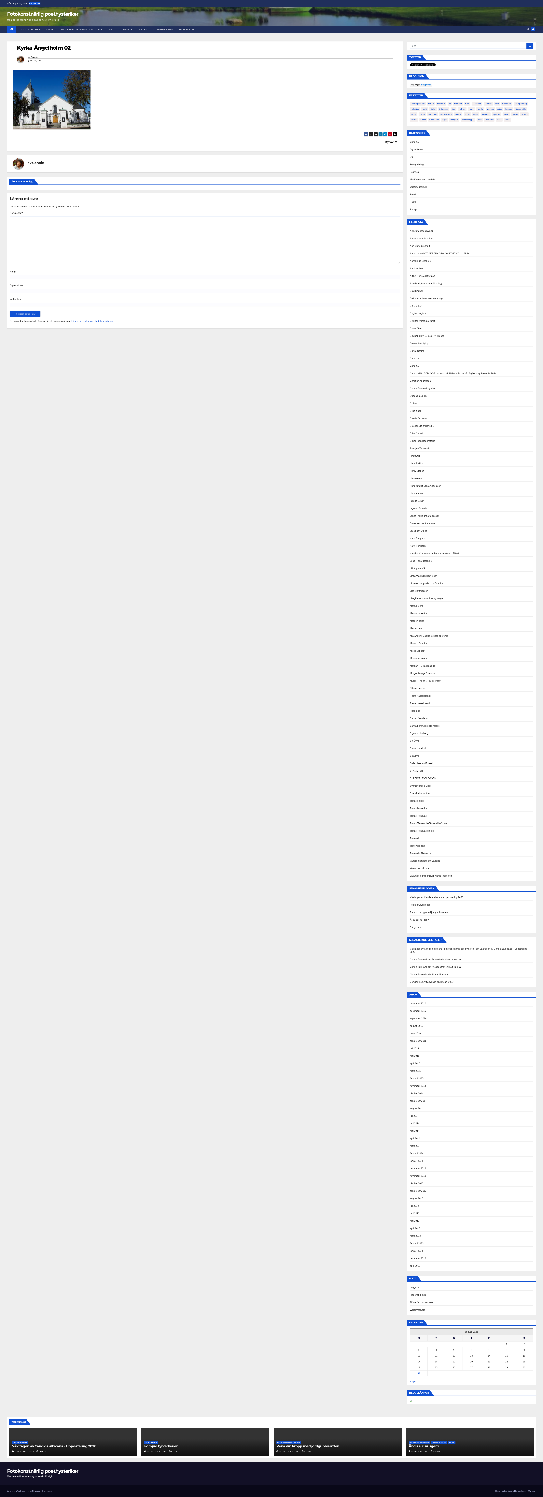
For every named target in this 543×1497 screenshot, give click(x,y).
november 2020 (418, 1003)
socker (414, 120)
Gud (453, 109)
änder (507, 120)
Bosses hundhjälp (419, 343)
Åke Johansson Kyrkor (421, 231)
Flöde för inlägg (418, 1295)
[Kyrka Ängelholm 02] (51, 99)
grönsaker (443, 109)
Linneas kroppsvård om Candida (426, 583)
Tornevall (414, 838)
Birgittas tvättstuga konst (422, 321)
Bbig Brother (416, 291)
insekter (490, 109)
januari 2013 (416, 1251)
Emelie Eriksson (418, 418)
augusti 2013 (416, 1198)
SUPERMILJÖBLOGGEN (423, 778)
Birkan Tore (416, 328)
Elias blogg (416, 411)
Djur (412, 157)
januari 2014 (416, 1161)
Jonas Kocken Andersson (423, 523)
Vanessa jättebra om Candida (425, 861)
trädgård (454, 120)
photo (467, 114)
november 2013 (418, 1176)
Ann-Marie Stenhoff (420, 246)
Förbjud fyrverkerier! (420, 905)
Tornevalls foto (417, 846)
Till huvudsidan (29, 29)
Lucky (422, 114)
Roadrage (415, 711)
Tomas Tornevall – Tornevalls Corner (429, 823)
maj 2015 (415, 1056)
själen (515, 114)
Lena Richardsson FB (421, 561)
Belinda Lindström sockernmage (426, 298)
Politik (413, 202)
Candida (126, 29)
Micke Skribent (417, 651)
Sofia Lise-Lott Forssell (422, 763)
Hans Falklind (417, 463)
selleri (506, 114)
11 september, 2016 (289, 1451)
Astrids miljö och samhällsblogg (426, 283)
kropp (413, 114)
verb (480, 120)
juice (499, 109)
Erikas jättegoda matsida (422, 441)
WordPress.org (417, 1310)
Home (497, 1491)
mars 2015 (415, 1071)
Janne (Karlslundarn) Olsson (424, 516)
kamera (508, 109)
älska (499, 120)
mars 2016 (415, 1033)
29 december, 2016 (157, 1451)
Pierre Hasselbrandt (420, 696)
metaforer (432, 114)
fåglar (433, 109)
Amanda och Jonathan (421, 238)
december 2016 (418, 1011)
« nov (412, 1382)
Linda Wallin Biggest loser (423, 576)
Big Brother (416, 306)
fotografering (521, 103)
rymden (496, 114)
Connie (34, 57)
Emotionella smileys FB (422, 426)
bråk (467, 103)
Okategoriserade (418, 187)
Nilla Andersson (418, 688)
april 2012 (415, 1266)
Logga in (414, 1287)
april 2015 (415, 1063)
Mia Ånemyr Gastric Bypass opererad (429, 636)
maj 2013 (415, 1221)
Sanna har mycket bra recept (424, 726)
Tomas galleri (417, 801)
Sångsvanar (416, 927)
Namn (13, 272)
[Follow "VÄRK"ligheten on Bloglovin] (421, 84)
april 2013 (415, 1228)
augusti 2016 (416, 1026)
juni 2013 (415, 1213)
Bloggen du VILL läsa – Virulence (427, 336)
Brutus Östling (417, 351)
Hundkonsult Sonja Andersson (425, 486)
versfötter (489, 120)
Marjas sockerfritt (418, 613)
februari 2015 (417, 1078)
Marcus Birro (416, 606)
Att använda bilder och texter (81, 29)
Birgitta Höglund (418, 313)
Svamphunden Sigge (421, 786)
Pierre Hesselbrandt (420, 703)
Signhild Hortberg (419, 733)
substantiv (434, 120)
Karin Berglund (417, 538)
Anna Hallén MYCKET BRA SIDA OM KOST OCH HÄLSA (440, 253)
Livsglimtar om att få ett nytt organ (427, 598)
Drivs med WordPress (16, 1491)
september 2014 (418, 1101)
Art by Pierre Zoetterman (422, 276)
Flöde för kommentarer (421, 1302)
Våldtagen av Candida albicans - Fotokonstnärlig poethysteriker (442, 949)
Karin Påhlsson (418, 546)
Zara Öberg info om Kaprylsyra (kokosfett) (431, 876)
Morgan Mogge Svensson (423, 673)
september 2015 (418, 1041)
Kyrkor (389, 141)
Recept (142, 29)
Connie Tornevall (418, 959)
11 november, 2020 (25, 1451)
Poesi (111, 29)
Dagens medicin (418, 396)
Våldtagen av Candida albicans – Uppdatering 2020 (436, 897)
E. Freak (414, 403)
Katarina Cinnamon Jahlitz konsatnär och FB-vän (435, 553)
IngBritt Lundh (417, 501)
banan (431, 103)
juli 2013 (414, 1206)
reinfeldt (486, 114)
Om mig (50, 29)
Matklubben (416, 628)
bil (450, 103)
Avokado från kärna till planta (447, 967)
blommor (458, 103)
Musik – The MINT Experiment (425, 681)
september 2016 (418, 1018)
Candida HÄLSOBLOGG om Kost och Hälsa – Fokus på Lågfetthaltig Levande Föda (453, 373)
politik (475, 114)
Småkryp (414, 756)
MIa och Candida (418, 643)
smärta (524, 114)
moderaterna (446, 114)
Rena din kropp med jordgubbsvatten (429, 912)
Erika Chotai (416, 433)
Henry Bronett (417, 471)
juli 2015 (414, 1048)
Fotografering (163, 29)
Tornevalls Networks (420, 853)
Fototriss (415, 109)
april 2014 (415, 1138)
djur (497, 103)
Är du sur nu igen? (419, 920)
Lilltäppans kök (417, 568)
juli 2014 (414, 1116)
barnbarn (441, 103)
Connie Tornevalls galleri (423, 388)
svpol (444, 120)
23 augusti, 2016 (420, 1451)
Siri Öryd (414, 741)
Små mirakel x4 (418, 748)
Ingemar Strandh (418, 508)
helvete (462, 109)
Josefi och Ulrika (418, 531)
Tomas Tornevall (418, 816)
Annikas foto (416, 268)
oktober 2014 (416, 1093)
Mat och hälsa (417, 621)
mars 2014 (415, 1146)
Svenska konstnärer (420, 793)
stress (423, 120)
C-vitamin (477, 103)
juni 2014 (415, 1123)
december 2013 (418, 1168)
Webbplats (15, 299)
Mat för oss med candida (422, 179)
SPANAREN (416, 771)
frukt (424, 109)
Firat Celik (415, 456)
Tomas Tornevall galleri (422, 831)
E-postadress (17, 285)
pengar (458, 114)
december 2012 (418, 1258)
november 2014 (418, 1086)
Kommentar (16, 213)
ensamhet (506, 103)
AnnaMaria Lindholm (420, 261)
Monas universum (419, 658)
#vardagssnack (418, 103)
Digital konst (188, 29)
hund (471, 109)
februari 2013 (417, 1243)
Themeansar (47, 1491)
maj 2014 (415, 1131)
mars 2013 (415, 1236)
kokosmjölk (520, 109)
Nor (412, 974)
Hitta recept (416, 478)
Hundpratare (416, 493)
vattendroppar (468, 120)
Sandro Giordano (419, 718)
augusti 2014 (416, 1108)
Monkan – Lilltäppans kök (423, 666)
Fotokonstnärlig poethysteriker (42, 14)
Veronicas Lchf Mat (420, 868)
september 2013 (418, 1191)
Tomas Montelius (418, 808)
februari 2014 (417, 1153)
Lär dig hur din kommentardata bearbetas (92, 321)
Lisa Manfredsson (419, 591)
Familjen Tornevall (419, 448)
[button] (528, 29)
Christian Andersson (420, 381)
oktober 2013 (416, 1183)
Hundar (480, 109)
